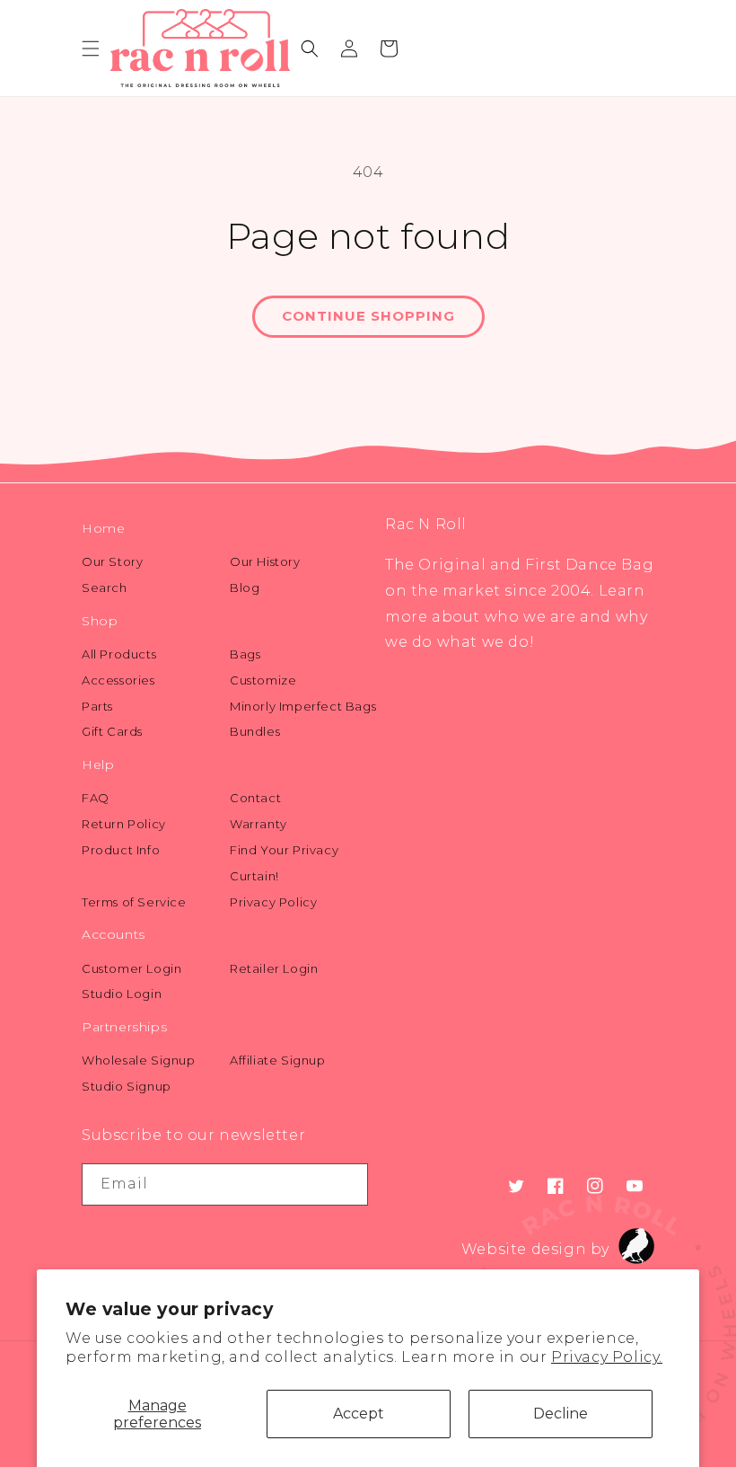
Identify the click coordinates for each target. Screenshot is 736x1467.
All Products (119, 654)
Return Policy (124, 824)
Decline (560, 1413)
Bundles (255, 731)
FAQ (96, 798)
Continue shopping (368, 315)
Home (103, 528)
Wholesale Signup (139, 1060)
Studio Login (122, 993)
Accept (358, 1413)
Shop (100, 621)
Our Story (112, 561)
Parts (97, 706)
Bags (245, 654)
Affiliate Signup (278, 1060)
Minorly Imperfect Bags (303, 706)
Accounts (113, 934)
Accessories (118, 680)
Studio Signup (126, 1086)
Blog (244, 587)
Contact (255, 798)
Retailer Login (274, 968)
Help (98, 764)
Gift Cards (112, 731)
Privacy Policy (273, 902)
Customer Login (131, 968)
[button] (90, 48)
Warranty (258, 824)
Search (104, 587)
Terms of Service (134, 902)
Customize (263, 680)
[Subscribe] (347, 1184)
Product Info (121, 850)
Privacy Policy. (606, 1356)
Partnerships (124, 1027)
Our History (265, 561)
